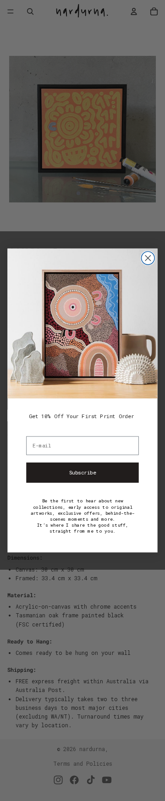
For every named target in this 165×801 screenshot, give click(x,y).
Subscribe (82, 472)
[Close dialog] (147, 258)
